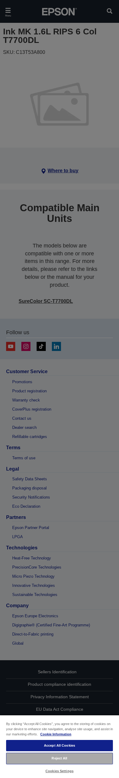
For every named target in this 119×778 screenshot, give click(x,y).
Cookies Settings (59, 771)
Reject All (59, 758)
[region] (59, 746)
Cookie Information (55, 734)
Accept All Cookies (59, 745)
